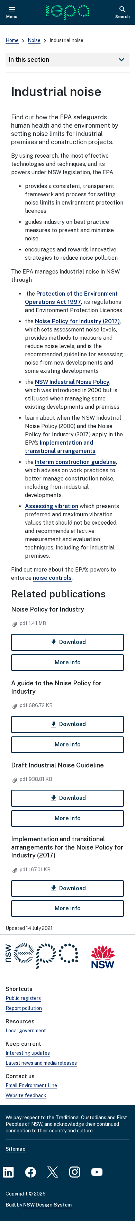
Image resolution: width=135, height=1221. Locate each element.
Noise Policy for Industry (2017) (77, 321)
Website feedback (26, 1095)
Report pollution (24, 1008)
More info (68, 662)
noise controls (52, 578)
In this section (67, 59)
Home (12, 40)
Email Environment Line (31, 1085)
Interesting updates (28, 1053)
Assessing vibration (51, 506)
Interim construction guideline (75, 462)
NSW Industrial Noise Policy (72, 382)
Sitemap (16, 1149)
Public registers (23, 998)
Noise (34, 40)
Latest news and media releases (41, 1063)
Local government (26, 1030)
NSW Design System (47, 1205)
